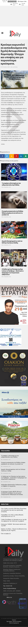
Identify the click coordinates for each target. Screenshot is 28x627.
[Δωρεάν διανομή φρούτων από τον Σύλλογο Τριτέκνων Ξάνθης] (14, 230)
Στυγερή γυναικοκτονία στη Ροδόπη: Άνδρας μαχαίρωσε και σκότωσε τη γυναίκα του (12, 213)
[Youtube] (14, 1)
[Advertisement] (14, 16)
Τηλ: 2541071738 (7, 586)
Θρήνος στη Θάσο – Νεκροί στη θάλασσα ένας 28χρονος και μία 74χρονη (14, 529)
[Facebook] (8, 1)
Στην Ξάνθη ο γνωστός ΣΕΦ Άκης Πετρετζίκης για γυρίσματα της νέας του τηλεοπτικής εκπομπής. (13, 510)
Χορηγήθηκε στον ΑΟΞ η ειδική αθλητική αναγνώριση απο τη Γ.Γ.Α (12, 515)
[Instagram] (12, 1)
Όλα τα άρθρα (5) (6, 533)
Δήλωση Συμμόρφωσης (14, 623)
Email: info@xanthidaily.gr (9, 588)
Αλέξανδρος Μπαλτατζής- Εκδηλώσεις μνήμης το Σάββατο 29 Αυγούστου (13, 485)
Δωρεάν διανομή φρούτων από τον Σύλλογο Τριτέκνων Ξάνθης (13, 470)
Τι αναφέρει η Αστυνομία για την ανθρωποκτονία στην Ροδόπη (10, 456)
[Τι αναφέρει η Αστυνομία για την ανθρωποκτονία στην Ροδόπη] (14, 172)
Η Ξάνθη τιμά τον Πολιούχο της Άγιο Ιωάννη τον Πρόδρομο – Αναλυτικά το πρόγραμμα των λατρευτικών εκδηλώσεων (14, 478)
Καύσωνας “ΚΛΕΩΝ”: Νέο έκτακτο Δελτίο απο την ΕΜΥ (13, 524)
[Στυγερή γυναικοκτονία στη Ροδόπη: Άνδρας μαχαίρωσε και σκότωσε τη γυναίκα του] (14, 200)
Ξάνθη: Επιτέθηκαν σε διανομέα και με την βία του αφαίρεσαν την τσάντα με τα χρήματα (13, 520)
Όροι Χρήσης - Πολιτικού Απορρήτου (14, 621)
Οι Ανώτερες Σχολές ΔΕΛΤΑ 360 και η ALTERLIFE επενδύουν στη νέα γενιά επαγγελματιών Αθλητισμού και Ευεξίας (12, 493)
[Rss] (16, 1)
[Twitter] (10, 1)
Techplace (14, 620)
